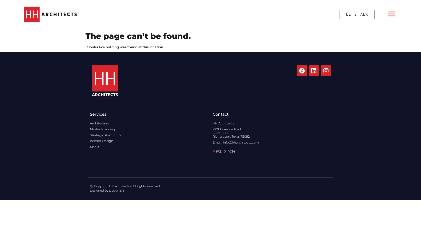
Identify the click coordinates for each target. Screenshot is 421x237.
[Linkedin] (314, 70)
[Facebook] (302, 70)
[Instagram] (326, 70)
